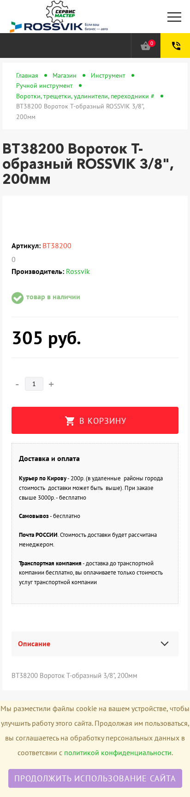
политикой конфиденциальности (118, 752)
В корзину (95, 421)
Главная (27, 75)
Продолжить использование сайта (95, 778)
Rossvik (78, 271)
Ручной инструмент (44, 85)
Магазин (65, 75)
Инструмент (108, 75)
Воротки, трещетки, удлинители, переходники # (85, 96)
